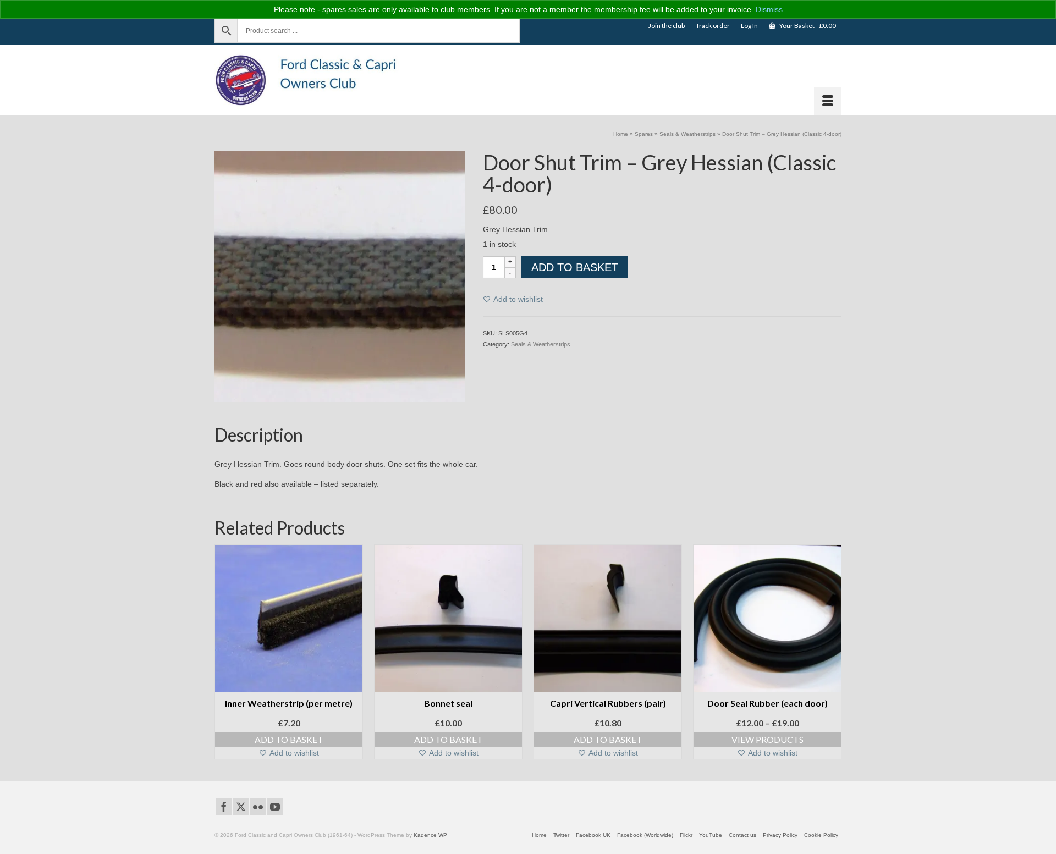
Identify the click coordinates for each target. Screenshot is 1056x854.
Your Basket (807, 25)
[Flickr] (258, 806)
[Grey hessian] (340, 276)
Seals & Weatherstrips (540, 344)
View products (768, 739)
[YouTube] (275, 806)
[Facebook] (224, 806)
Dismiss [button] (769, 9)
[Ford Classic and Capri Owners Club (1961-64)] (314, 80)
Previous (224, 654)
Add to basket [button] (289, 739)
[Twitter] (241, 806)
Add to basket (574, 267)
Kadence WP (430, 835)
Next (832, 654)
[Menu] (828, 101)
